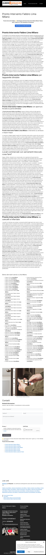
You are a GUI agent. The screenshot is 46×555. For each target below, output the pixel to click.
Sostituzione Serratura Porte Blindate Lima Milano (29, 492)
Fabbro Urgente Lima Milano (33, 488)
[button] (43, 542)
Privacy (4, 426)
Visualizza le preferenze (39, 551)
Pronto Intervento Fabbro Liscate (12, 448)
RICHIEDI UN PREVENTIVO (23, 25)
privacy (5, 430)
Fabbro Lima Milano (6, 488)
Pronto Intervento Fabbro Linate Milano (14, 447)
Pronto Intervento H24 (32, 3)
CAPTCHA (25, 426)
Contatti (41, 3)
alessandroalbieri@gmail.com (11, 524)
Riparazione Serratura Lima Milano (10, 492)
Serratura (4, 483)
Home (25, 3)
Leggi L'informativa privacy (15, 551)
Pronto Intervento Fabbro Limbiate (13, 446)
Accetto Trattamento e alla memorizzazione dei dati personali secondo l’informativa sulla (12, 429)
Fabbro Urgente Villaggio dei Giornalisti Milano (12, 497)
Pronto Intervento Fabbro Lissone (12, 450)
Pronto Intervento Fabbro (8, 495)
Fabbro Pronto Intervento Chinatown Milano (25, 516)
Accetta (20, 551)
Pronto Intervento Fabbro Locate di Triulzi (14, 451)
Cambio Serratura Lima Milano (33, 490)
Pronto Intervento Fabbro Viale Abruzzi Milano (12, 498)
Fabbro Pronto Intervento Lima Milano (16, 490)
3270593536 (10, 521)
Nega (29, 551)
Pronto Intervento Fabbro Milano (12, 444)
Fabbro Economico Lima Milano (24, 489)
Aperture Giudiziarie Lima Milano (19, 488)
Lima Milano (6, 496)
